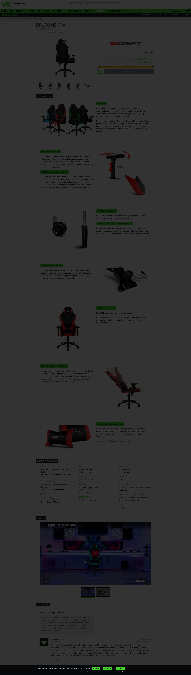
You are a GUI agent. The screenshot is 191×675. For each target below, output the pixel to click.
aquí (125, 672)
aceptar (96, 668)
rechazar (107, 668)
